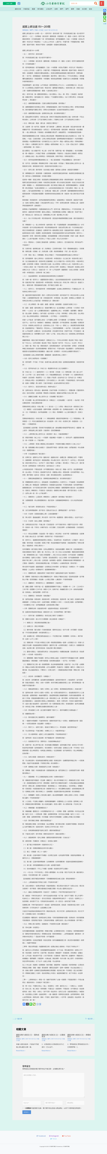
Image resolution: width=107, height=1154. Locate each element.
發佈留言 (25, 30)
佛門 (61, 9)
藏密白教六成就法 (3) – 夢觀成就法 (79, 1036)
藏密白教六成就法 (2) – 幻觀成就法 (53, 1036)
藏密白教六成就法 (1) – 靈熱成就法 (27, 1036)
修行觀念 (40, 9)
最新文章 (18, 9)
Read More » (20, 1051)
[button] (9, 3)
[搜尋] (96, 3)
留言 (90, 9)
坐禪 (56, 9)
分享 (38, 1004)
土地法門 (49, 9)
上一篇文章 (17, 1019)
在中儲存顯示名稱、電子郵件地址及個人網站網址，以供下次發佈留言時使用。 (53, 1108)
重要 (33, 9)
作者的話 (26, 9)
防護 (78, 9)
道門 (67, 9)
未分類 (84, 9)
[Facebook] (18, 3)
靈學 (72, 9)
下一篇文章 (89, 1019)
